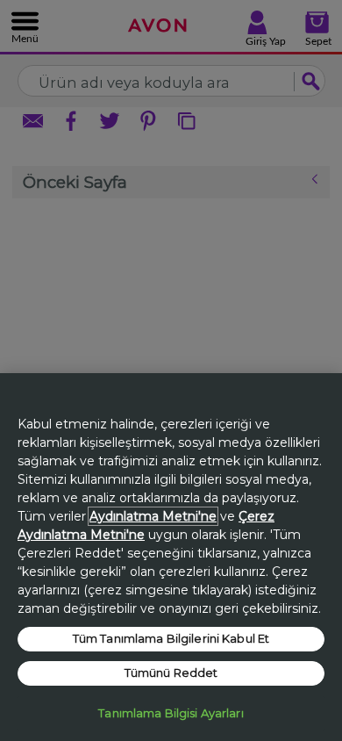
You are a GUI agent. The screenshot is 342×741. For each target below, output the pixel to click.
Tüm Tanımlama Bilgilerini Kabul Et (171, 638)
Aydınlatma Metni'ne (153, 516)
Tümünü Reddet (171, 672)
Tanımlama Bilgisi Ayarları (170, 713)
